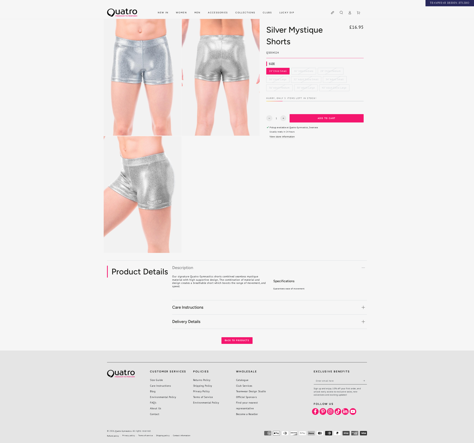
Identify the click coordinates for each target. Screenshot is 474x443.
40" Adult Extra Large (334, 88)
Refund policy (113, 436)
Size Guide (156, 380)
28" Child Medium (330, 72)
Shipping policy (163, 435)
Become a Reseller (247, 414)
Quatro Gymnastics (123, 431)
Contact (154, 414)
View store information (282, 136)
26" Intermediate (303, 72)
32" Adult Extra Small (306, 80)
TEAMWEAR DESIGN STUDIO (450, 3)
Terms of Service (203, 397)
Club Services (244, 385)
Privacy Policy (201, 391)
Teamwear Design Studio (251, 391)
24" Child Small (278, 72)
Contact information (181, 435)
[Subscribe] (365, 380)
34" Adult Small (335, 80)
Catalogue (242, 380)
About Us (155, 408)
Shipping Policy (202, 385)
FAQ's (153, 402)
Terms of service (145, 435)
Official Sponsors (246, 397)
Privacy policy (128, 435)
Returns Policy (202, 380)
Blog (153, 391)
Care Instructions (160, 385)
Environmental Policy (163, 397)
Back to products (237, 340)
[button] (341, 12)
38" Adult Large (306, 88)
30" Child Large (278, 80)
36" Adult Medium (279, 88)
